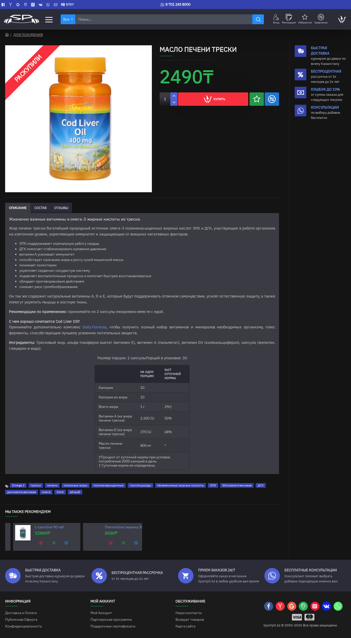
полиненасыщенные (109, 485)
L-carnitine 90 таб (41, 527)
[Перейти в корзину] (341, 19)
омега (46, 492)
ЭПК (213, 485)
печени (52, 485)
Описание (18, 208)
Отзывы (61, 208)
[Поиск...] (258, 19)
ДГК (261, 485)
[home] (7, 34)
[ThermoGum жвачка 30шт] (85, 533)
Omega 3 (18, 485)
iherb (60, 492)
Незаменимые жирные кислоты (180, 485)
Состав (40, 208)
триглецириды (140, 485)
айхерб (75, 492)
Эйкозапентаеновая (237, 485)
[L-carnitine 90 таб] (15, 533)
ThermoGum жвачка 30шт (118, 527)
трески (36, 485)
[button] (257, 99)
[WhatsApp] (48, 5)
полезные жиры (75, 485)
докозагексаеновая (21, 492)
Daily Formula (94, 327)
